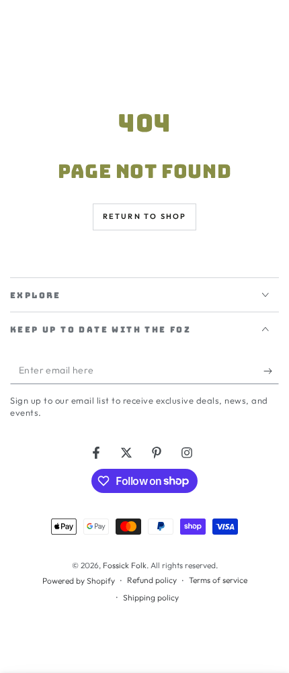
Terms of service (218, 580)
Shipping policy (151, 597)
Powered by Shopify (78, 581)
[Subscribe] (271, 371)
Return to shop (145, 216)
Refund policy (152, 580)
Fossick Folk (125, 565)
